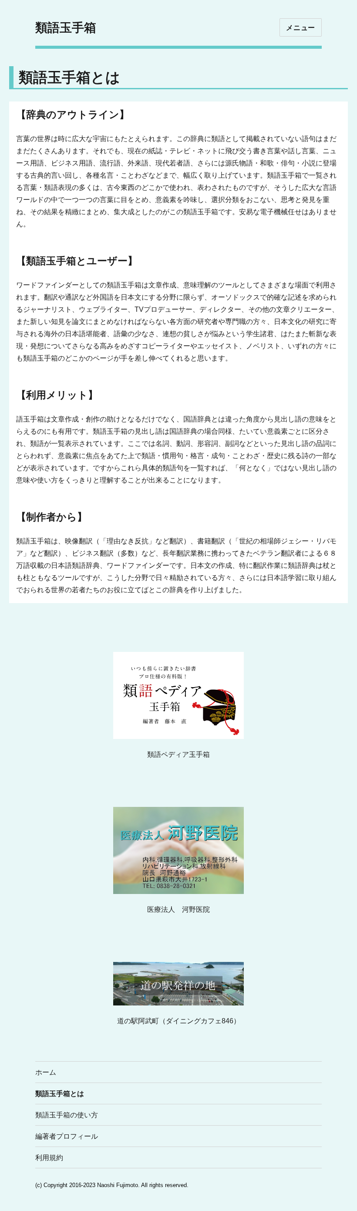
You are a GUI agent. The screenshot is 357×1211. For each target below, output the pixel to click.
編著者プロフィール (66, 1136)
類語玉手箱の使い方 (66, 1115)
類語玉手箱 (65, 27)
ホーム (45, 1072)
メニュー (300, 28)
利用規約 (49, 1158)
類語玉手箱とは (59, 1094)
